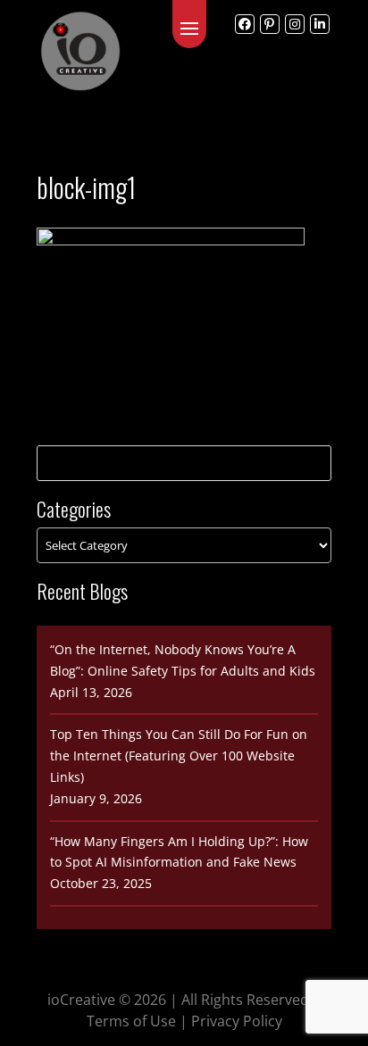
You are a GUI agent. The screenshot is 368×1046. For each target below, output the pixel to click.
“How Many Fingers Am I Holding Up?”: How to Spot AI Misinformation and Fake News (179, 852)
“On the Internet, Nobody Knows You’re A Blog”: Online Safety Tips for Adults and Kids (182, 660)
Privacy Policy (236, 1021)
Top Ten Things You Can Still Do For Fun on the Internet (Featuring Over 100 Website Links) (178, 755)
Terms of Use (131, 1021)
